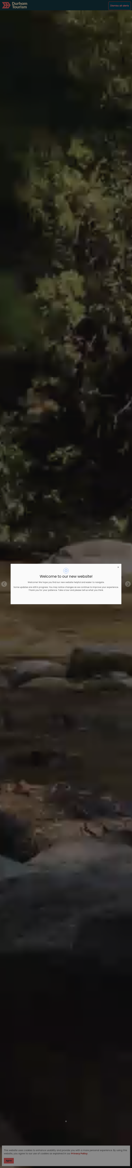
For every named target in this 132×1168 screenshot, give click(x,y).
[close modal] (118, 567)
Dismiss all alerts (119, 5)
